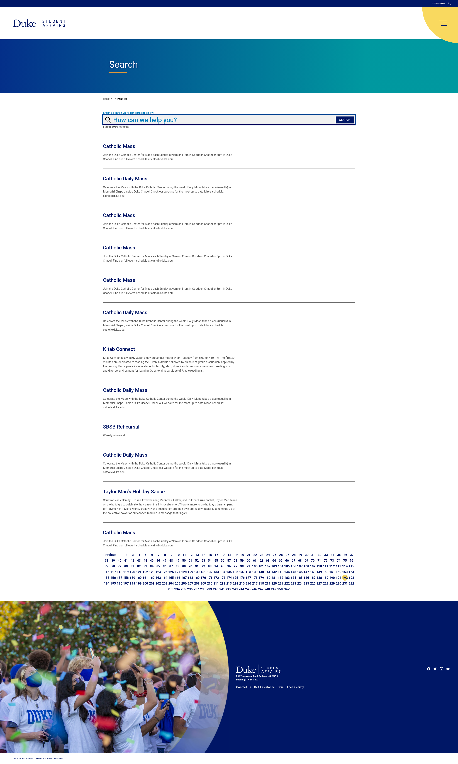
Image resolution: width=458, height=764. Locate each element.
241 (222, 589)
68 (300, 560)
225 (306, 583)
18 (229, 555)
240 (215, 589)
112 (332, 566)
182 (280, 578)
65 (280, 560)
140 (261, 572)
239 (209, 589)
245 (247, 589)
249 (273, 589)
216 (248, 583)
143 (280, 572)
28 (294, 555)
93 (209, 566)
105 (287, 566)
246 (254, 589)
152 (338, 572)
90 (190, 566)
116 (106, 572)
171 (209, 578)
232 (351, 583)
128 (184, 572)
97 (235, 566)
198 (132, 583)
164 (164, 578)
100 (254, 566)
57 (229, 560)
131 (203, 572)
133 (216, 572)
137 (242, 572)
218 (261, 583)
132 (209, 572)
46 (158, 560)
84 (152, 566)
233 (170, 589)
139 (254, 572)
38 (106, 560)
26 (281, 555)
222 (287, 583)
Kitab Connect (119, 349)
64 (274, 560)
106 (293, 566)
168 (190, 578)
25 (274, 555)
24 (268, 555)
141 (267, 572)
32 (319, 555)
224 (300, 583)
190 (332, 578)
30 (306, 555)
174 (229, 578)
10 (178, 555)
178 (254, 578)
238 (202, 589)
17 (223, 555)
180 (267, 578)
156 (113, 578)
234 (177, 589)
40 (119, 560)
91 (197, 566)
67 (293, 560)
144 (287, 572)
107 (300, 566)
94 (216, 566)
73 (332, 560)
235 (183, 589)
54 (209, 560)
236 (190, 589)
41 (126, 560)
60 (248, 560)
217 (254, 583)
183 (287, 578)
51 (190, 560)
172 (216, 578)
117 (113, 572)
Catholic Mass (119, 146)
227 (319, 583)
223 (293, 583)
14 (203, 555)
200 (145, 583)
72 (325, 560)
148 (312, 572)
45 (152, 560)
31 (313, 555)
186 (306, 578)
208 (196, 583)
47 (164, 560)
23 (261, 555)
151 (332, 572)
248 (267, 589)
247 (260, 589)
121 (139, 572)
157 (119, 578)
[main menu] (443, 23)
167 (184, 578)
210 (209, 583)
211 (216, 583)
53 (203, 560)
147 (306, 572)
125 (164, 572)
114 (345, 566)
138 (248, 572)
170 (203, 578)
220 (274, 583)
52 (197, 560)
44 (145, 560)
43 (139, 560)
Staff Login (438, 3)
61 (255, 560)
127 (177, 572)
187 (312, 578)
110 (319, 566)
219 (267, 583)
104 (280, 566)
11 (184, 555)
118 (119, 572)
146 (300, 572)
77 (106, 566)
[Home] (39, 23)
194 (106, 583)
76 (351, 560)
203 (164, 583)
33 (326, 555)
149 (319, 572)
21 (248, 555)
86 (164, 566)
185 (300, 578)
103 (274, 566)
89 (184, 566)
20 (242, 555)
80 (126, 566)
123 (151, 572)
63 (267, 560)
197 (126, 583)
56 (222, 560)
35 (339, 555)
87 (171, 566)
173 (222, 578)
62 (261, 560)
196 (119, 583)
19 (236, 555)
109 (312, 566)
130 (196, 572)
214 (235, 583)
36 (345, 555)
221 (280, 583)
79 (119, 566)
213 (229, 583)
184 (293, 578)
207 (190, 583)
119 (126, 572)
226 (312, 583)
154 (351, 572)
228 (325, 583)
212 (222, 583)
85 (158, 566)
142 (274, 572)
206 (184, 583)
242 (228, 589)
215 (242, 583)
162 (151, 578)
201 (151, 583)
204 (171, 583)
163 (158, 578)
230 (338, 583)
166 (177, 578)
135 (229, 572)
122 (145, 572)
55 (216, 560)
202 (158, 583)
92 (203, 566)
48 (171, 560)
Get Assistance (264, 687)
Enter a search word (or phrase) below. (128, 112)
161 (145, 578)
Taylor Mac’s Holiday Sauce (134, 492)
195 (113, 583)
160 (139, 578)
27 (287, 555)
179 (261, 578)
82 (139, 566)
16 (216, 555)
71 (319, 560)
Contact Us (243, 687)
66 (287, 560)
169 (196, 578)
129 (190, 572)
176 (242, 578)
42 (132, 560)
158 (126, 578)
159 (132, 578)
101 (261, 566)
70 (313, 560)
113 (338, 566)
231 (345, 583)
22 (255, 555)
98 (242, 566)
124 (158, 572)
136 (235, 572)
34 (332, 555)
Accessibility (295, 687)
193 (351, 578)
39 (113, 560)
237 (196, 589)
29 (300, 555)
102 (267, 566)
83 (145, 566)
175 (235, 578)
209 (203, 583)
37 (352, 555)
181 (274, 578)
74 (338, 560)
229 (332, 583)
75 (345, 560)
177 (248, 578)
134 (222, 572)
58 (235, 560)
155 (106, 578)
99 (248, 566)
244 (241, 589)
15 (210, 555)
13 (197, 555)
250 (280, 589)
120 (132, 572)
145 (293, 572)
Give (281, 687)
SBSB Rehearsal (121, 427)
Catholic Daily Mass (125, 179)
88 (177, 566)
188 (319, 578)
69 (306, 560)
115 (351, 566)
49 (177, 560)
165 (171, 578)
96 (229, 566)
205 (177, 583)
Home (106, 99)
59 (242, 560)
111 (325, 566)
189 (325, 578)
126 (171, 572)
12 (191, 555)
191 (338, 578)
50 (184, 560)
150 (325, 572)
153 (345, 572)
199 (139, 583)
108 (306, 566)
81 (132, 566)
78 (113, 566)
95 (222, 566)
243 (235, 589)
